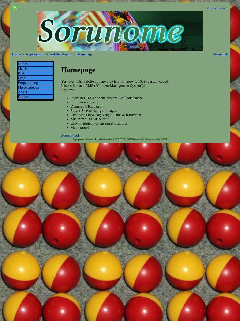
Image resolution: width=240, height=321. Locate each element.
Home (16, 54)
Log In (212, 8)
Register (222, 8)
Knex (22, 73)
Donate (23, 97)
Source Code (70, 135)
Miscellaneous (28, 87)
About (22, 92)
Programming (35, 54)
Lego (22, 78)
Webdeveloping (60, 54)
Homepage (84, 54)
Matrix (23, 68)
